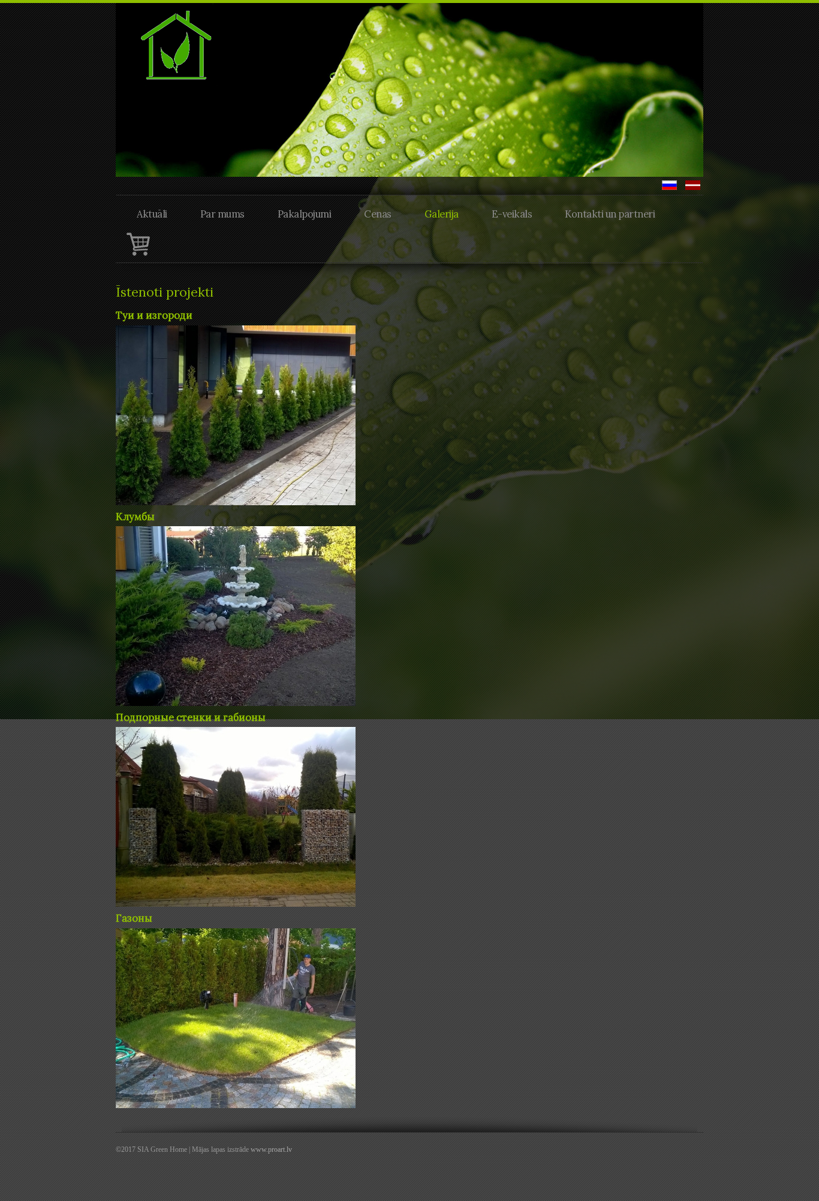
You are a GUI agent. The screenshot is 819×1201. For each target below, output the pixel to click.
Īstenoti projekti (164, 292)
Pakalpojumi (305, 214)
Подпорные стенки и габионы (191, 717)
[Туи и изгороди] (236, 414)
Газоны (134, 918)
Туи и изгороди (154, 315)
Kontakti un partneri (610, 214)
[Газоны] (236, 1017)
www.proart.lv (271, 1149)
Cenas (378, 214)
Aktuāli (152, 214)
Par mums (222, 214)
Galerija (441, 214)
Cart (138, 244)
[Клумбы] (236, 615)
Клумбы (135, 516)
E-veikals (512, 214)
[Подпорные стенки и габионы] (236, 816)
